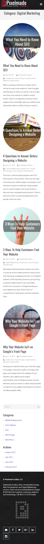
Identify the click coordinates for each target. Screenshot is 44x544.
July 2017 (9, 457)
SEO (7, 430)
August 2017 (10, 452)
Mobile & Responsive (13, 420)
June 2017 (9, 462)
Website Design (33, 490)
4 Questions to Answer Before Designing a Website (20, 158)
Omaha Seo (10, 78)
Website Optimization (11, 362)
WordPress (9, 440)
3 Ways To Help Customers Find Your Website (21, 251)
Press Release (10, 425)
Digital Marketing (12, 263)
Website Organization (11, 81)
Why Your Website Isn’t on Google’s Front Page (18, 349)
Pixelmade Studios (25, 75)
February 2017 (11, 467)
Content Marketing (13, 169)
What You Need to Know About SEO (20, 67)
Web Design (10, 435)
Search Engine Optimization (25, 78)
